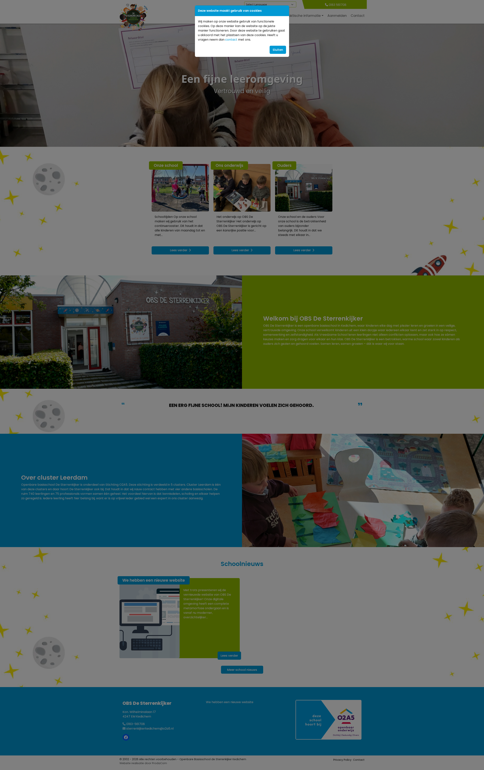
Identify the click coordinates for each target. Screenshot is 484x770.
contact (231, 39)
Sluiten (278, 50)
